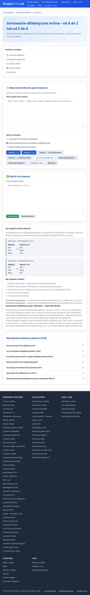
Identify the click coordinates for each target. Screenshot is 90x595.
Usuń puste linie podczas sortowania (23, 139)
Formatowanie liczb (39, 454)
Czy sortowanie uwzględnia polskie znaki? (23, 351)
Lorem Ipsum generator (12, 528)
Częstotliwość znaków (11, 506)
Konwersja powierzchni (41, 431)
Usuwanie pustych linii (11, 435)
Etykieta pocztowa (68, 409)
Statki (5, 566)
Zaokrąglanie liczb (39, 427)
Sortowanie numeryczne (12, 416)
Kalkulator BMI (37, 412)
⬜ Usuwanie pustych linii (15, 59)
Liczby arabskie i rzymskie (42, 416)
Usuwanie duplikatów (11, 431)
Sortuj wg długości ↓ (17, 163)
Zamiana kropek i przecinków (14, 446)
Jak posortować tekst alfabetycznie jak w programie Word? (30, 379)
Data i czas (77, 2)
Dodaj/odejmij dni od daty (71, 412)
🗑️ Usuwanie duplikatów (15, 55)
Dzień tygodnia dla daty (70, 416)
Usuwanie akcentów (10, 532)
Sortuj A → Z (13, 152)
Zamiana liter (8, 409)
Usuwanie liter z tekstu (11, 551)
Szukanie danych (9, 469)
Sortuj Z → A (29, 152)
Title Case (6, 480)
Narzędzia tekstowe (50, 2)
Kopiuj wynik (12, 216)
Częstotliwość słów (10, 502)
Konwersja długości (39, 435)
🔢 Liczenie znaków (13, 68)
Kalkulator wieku (38, 442)
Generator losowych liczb (41, 450)
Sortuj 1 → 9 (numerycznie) (50, 152)
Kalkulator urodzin (68, 401)
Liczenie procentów (39, 409)
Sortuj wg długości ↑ (67, 158)
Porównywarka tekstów (12, 461)
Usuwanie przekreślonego (12, 457)
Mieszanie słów (8, 405)
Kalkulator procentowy (40, 401)
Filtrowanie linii (9, 495)
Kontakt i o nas (51, 5)
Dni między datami (69, 405)
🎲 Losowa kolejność (44, 158)
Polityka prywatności (40, 570)
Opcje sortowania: (13, 135)
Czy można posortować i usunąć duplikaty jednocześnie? (29, 357)
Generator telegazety (11, 581)
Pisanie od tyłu (8, 424)
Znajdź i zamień (9, 420)
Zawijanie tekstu (9, 540)
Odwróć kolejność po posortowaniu (22, 147)
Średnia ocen (37, 420)
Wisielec (6, 574)
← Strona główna (50, 591)
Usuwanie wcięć (9, 517)
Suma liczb (36, 424)
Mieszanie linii (8, 510)
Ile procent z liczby (39, 405)
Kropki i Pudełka (9, 577)
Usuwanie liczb (8, 450)
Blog (40, 5)
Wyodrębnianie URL (10, 484)
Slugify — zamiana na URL (13, 514)
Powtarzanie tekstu (10, 525)
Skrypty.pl (13, 3)
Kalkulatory (65, 2)
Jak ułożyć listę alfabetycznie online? (21, 373)
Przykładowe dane (36, 163)
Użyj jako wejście (27, 216)
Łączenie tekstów (9, 536)
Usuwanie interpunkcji (11, 491)
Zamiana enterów (9, 442)
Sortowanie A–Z (9, 412)
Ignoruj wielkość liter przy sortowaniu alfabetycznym (29, 143)
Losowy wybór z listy (10, 547)
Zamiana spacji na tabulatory (14, 499)
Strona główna (33, 2)
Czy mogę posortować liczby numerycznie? (24, 368)
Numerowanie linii (10, 472)
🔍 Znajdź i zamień (13, 64)
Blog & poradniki (38, 562)
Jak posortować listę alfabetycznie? (20, 346)
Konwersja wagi (38, 439)
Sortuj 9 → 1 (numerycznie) (19, 158)
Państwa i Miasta (9, 570)
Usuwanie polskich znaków (13, 427)
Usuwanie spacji (9, 439)
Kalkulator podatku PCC (41, 457)
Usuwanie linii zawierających (14, 543)
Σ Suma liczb (10, 72)
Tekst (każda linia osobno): (17, 97)
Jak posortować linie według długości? (22, 362)
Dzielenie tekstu (9, 465)
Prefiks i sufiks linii (10, 476)
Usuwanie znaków (9, 454)
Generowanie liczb (39, 446)
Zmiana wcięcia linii (10, 521)
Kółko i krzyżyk (8, 562)
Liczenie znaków (9, 401)
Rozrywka (31, 5)
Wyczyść (51, 163)
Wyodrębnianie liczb (10, 487)
